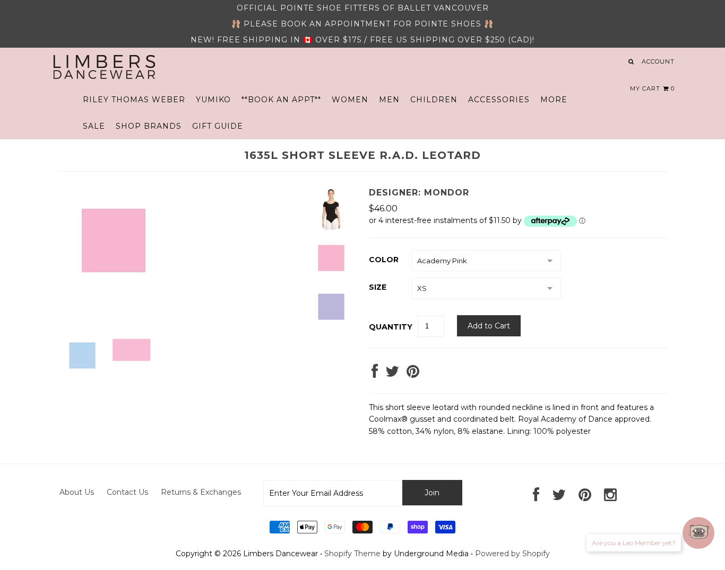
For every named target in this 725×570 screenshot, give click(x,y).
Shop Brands (149, 126)
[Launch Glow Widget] (698, 533)
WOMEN (350, 99)
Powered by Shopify (512, 553)
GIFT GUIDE (217, 126)
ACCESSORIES (499, 99)
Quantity (390, 327)
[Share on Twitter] (392, 374)
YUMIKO (213, 99)
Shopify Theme (352, 553)
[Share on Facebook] (375, 374)
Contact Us (127, 492)
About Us (76, 492)
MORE (553, 99)
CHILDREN (434, 99)
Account (658, 61)
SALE (94, 126)
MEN (389, 99)
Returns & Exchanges (201, 492)
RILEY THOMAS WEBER (134, 99)
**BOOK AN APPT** (281, 99)
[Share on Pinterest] (413, 374)
